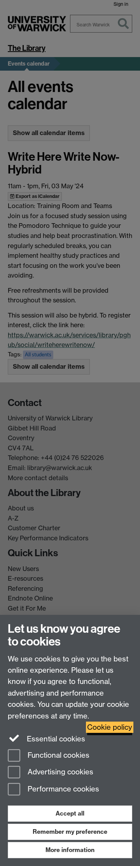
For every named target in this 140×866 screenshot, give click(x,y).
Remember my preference (70, 831)
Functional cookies (57, 755)
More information (70, 850)
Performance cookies (62, 789)
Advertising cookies (59, 772)
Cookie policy (109, 727)
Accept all (70, 813)
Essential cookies (55, 738)
